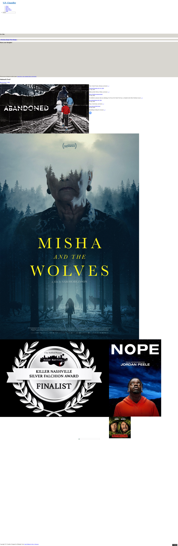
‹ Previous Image (5, 39)
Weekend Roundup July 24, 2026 (96, 88)
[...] (108, 86)
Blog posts (8, 8)
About (7, 6)
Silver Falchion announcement (95, 94)
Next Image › (13, 39)
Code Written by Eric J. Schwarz (31, 544)
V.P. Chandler (9, 2)
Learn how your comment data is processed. (27, 76)
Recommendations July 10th (95, 100)
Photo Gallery (9, 9)
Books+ (7, 7)
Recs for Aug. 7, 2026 (5, 82)
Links (7, 11)
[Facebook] (90, 113)
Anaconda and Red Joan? (94, 106)
